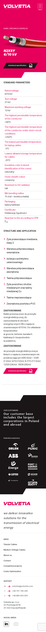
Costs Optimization (12, 571)
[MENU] (40, 6)
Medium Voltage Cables (14, 550)
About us (8, 555)
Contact (7, 561)
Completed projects (13, 566)
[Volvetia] (17, 7)
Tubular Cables (10, 544)
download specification (17, 65)
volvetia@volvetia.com (22, 586)
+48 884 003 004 (20, 596)
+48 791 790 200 (20, 591)
